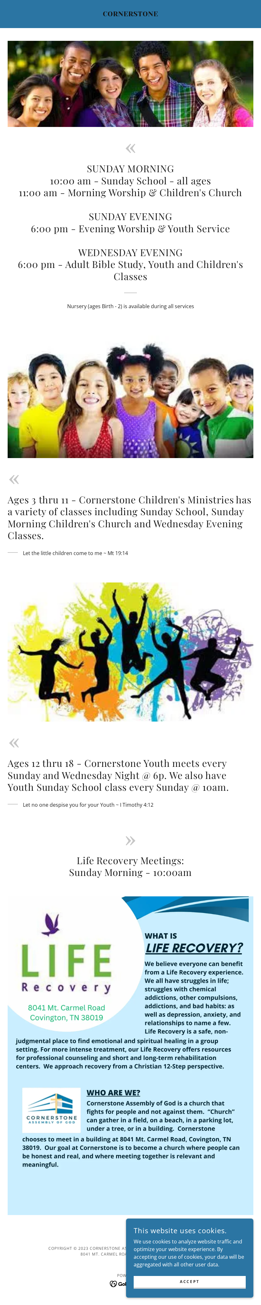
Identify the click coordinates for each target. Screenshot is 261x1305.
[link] (130, 14)
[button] (26, 14)
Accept (189, 1281)
